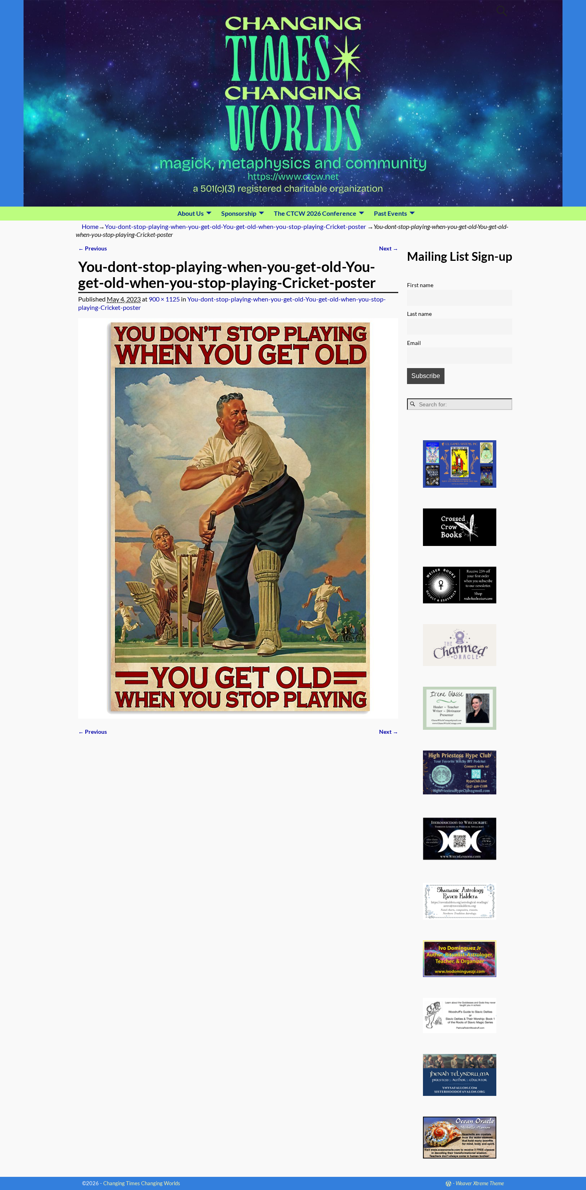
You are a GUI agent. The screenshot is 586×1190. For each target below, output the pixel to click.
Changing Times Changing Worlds (141, 1183)
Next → (388, 248)
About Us (190, 213)
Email (414, 342)
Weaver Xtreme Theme (480, 1183)
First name (420, 285)
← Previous (92, 248)
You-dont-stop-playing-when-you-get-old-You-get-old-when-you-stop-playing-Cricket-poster (235, 226)
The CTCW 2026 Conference (315, 213)
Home (90, 226)
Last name (419, 313)
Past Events (390, 213)
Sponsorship (238, 213)
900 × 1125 (164, 299)
